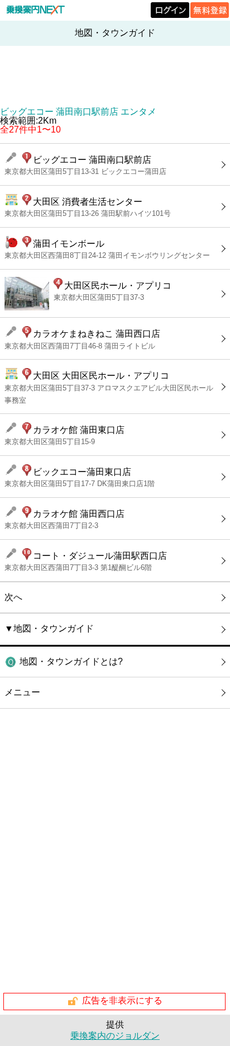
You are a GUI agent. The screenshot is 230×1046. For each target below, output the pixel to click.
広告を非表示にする (122, 1000)
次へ (13, 597)
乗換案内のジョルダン (115, 1035)
